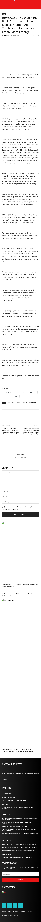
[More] (22, 40)
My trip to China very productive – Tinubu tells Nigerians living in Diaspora (10, 431)
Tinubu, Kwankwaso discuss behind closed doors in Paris (18, 782)
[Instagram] (9, 905)
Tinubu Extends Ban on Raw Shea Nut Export (15, 800)
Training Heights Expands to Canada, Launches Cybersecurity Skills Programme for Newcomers (17, 750)
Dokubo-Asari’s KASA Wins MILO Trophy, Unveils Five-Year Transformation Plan (20, 586)
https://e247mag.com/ (20, 457)
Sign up (20, 879)
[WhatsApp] (18, 40)
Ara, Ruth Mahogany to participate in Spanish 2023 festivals (19, 847)
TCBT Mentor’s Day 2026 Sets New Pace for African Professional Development (18, 595)
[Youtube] (20, 905)
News (9, 11)
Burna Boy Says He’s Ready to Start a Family (14, 768)
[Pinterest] (13, 40)
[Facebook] (4, 40)
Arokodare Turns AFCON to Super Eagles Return (16, 826)
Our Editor (6, 35)
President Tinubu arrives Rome (11, 770)
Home (3, 11)
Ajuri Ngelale (11, 402)
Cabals (18, 402)
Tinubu (5, 405)
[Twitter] (9, 40)
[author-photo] (20, 452)
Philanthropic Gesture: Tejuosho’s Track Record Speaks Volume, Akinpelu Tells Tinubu (31, 432)
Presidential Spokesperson (29, 402)
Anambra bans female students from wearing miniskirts (18, 850)
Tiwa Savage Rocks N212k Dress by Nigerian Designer (17, 857)
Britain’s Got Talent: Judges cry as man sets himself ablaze (19, 844)
